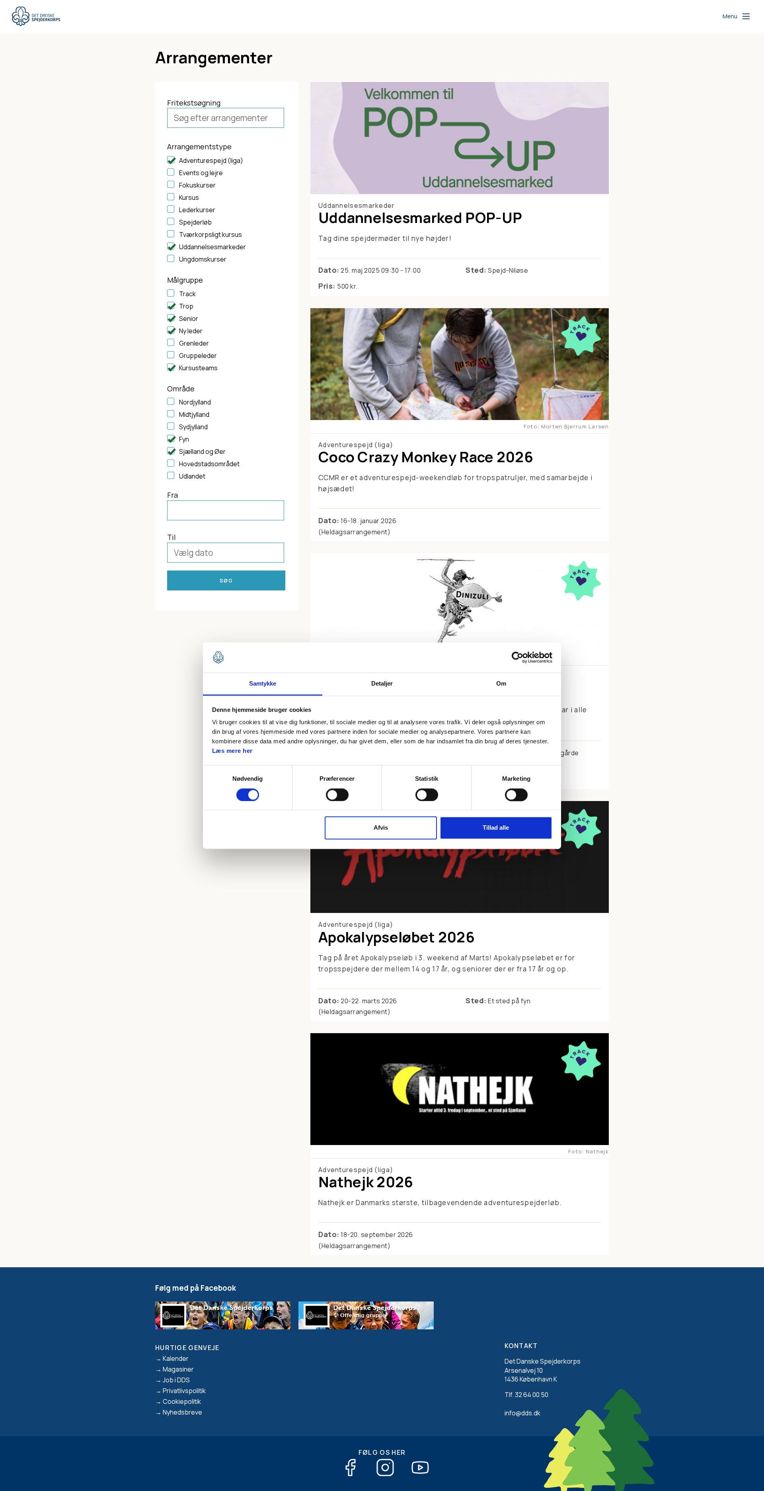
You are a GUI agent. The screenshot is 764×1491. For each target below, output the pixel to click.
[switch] (337, 794)
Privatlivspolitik (184, 1390)
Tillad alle (496, 828)
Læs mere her (232, 751)
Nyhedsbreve (182, 1412)
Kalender (176, 1358)
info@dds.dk (522, 1413)
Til (171, 537)
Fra (172, 495)
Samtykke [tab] (263, 683)
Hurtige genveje (187, 1347)
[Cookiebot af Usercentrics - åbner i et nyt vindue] (517, 657)
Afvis (381, 828)
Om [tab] (501, 683)
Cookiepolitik (182, 1401)
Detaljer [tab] (382, 683)
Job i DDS (176, 1380)
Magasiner (178, 1369)
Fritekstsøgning (193, 102)
